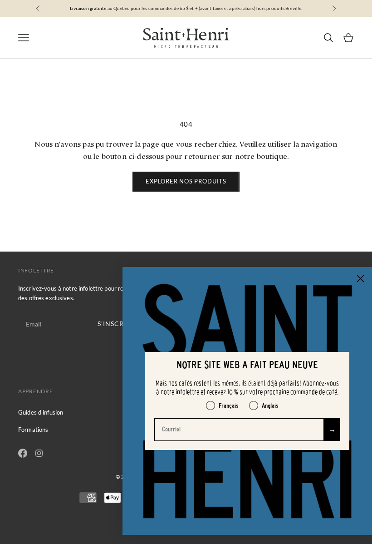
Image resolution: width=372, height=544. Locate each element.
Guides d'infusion (40, 412)
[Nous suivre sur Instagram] (39, 453)
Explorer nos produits (186, 181)
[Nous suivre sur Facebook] (22, 453)
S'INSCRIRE (116, 323)
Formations (33, 429)
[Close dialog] (360, 279)
